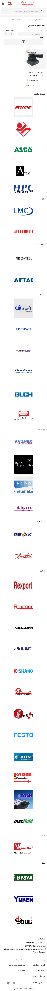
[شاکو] (23, 671)
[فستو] (23, 735)
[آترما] (23, 107)
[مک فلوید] (23, 821)
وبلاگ (43, 960)
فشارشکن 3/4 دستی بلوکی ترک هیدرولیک (35, 74)
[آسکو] (23, 150)
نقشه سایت (40, 970)
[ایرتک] (23, 280)
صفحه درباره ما (19, 960)
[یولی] (23, 920)
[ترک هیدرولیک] (23, 464)
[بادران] (23, 372)
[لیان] (23, 799)
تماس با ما (21, 970)
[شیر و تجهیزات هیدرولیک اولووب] (23, 692)
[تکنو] (23, 486)
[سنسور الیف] (23, 649)
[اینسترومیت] (23, 351)
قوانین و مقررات (39, 965)
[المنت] (23, 230)
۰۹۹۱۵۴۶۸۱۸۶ (29, 943)
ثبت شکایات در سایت (17, 965)
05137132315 (29, 946)
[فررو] (23, 714)
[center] (42, 11)
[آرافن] (23, 128)
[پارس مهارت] (23, 415)
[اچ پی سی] (23, 189)
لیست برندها (39, 94)
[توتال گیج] (23, 507)
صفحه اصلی (39, 20)
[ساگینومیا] (23, 628)
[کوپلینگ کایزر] (23, 778)
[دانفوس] (23, 557)
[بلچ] (23, 393)
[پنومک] (23, 443)
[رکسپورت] (23, 585)
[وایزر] (23, 849)
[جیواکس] (23, 535)
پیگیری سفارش (39, 975)
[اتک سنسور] (23, 171)
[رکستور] (23, 606)
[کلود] (23, 757)
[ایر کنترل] (23, 258)
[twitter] (4, 983)
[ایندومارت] (23, 329)
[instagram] (9, 983)
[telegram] (14, 983)
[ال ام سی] (23, 211)
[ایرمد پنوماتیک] (23, 308)
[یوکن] (23, 899)
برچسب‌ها (28, 20)
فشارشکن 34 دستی (14, 20)
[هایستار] (23, 877)
